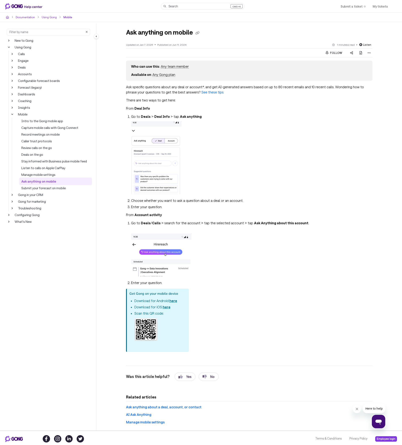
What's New (23, 221)
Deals (22, 67)
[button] (203, 6)
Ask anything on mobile (38, 181)
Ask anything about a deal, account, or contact (163, 407)
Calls (21, 54)
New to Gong (24, 40)
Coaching (24, 101)
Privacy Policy (358, 438)
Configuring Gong (27, 215)
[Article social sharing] (351, 52)
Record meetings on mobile (40, 134)
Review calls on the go (36, 148)
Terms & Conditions (328, 438)
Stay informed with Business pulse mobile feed (54, 161)
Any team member (175, 66)
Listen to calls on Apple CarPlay (43, 168)
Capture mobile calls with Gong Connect (49, 128)
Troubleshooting (29, 208)
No (212, 377)
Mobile (67, 17)
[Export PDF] (360, 52)
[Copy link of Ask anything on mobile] (197, 33)
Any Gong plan (163, 75)
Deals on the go (32, 154)
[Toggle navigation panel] (96, 36)
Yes (188, 377)
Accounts (25, 74)
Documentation (25, 17)
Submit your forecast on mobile (43, 188)
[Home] (24, 6)
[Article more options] (369, 52)
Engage (23, 60)
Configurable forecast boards (39, 81)
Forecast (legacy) (30, 87)
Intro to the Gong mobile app (42, 121)
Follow (335, 52)
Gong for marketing (32, 201)
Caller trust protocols (36, 141)
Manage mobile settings (38, 174)
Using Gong (49, 17)
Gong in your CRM (30, 195)
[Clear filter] (86, 32)
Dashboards (26, 94)
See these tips (212, 92)
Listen (367, 44)
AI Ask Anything (138, 414)
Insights (24, 107)
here (173, 301)
